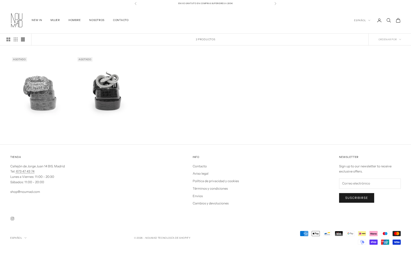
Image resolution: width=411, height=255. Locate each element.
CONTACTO (121, 20)
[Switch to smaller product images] (16, 39)
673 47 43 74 (24, 171)
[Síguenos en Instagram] (12, 218)
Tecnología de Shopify (174, 237)
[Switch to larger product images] (8, 39)
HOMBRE (74, 20)
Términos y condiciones (210, 188)
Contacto (200, 166)
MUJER (55, 20)
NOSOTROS (96, 20)
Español (360, 20)
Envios (198, 196)
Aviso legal (200, 173)
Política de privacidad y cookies (216, 181)
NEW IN (37, 20)
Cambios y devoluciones (211, 203)
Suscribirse (356, 198)
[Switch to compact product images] (23, 39)
